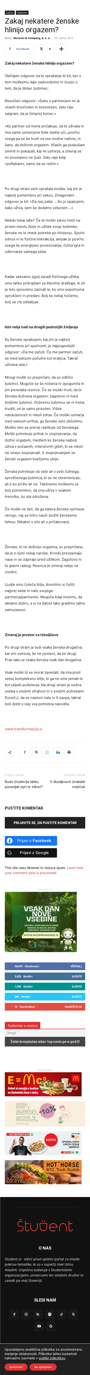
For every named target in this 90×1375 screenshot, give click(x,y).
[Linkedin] (58, 752)
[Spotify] (49, 1314)
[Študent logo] (45, 1225)
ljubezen (22, 12)
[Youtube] (39, 1326)
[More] (61, 49)
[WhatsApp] (47, 752)
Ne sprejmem (43, 1367)
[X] (36, 752)
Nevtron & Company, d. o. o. (31, 38)
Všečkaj (76, 966)
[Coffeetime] (45, 1128)
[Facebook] (25, 752)
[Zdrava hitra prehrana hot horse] (43, 1186)
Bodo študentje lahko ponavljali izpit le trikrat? (24, 784)
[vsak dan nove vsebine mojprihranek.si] (41, 950)
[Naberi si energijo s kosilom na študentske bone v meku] (43, 1098)
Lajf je (9, 12)
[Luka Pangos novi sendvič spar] (43, 1157)
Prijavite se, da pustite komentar (45, 823)
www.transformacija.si (23, 729)
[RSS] (37, 1314)
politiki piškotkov (52, 1358)
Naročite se (73, 1006)
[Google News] (51, 1326)
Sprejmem (16, 1367)
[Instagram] (26, 1314)
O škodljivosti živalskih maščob (67, 784)
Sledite (77, 976)
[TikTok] (61, 1314)
